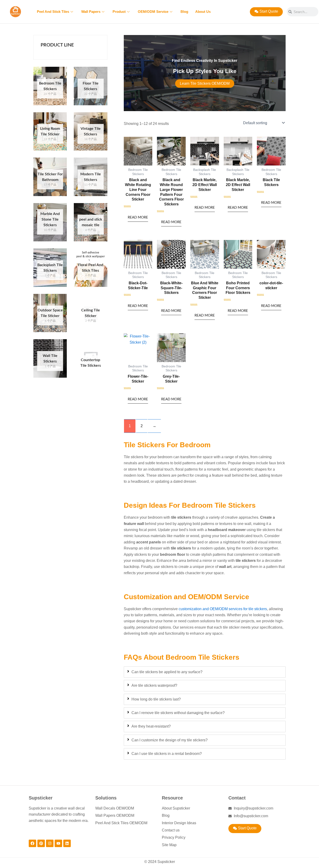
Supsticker (41, 797)
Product (119, 12)
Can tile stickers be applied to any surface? (166, 672)
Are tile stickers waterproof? (154, 685)
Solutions (106, 797)
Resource (172, 797)
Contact (237, 797)
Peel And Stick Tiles (53, 12)
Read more (138, 217)
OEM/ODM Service (153, 12)
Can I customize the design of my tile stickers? (169, 740)
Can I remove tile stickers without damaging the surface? (178, 713)
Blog (184, 12)
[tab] (204, 672)
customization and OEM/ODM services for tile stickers (223, 609)
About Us (203, 12)
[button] (244, 828)
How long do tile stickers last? (156, 699)
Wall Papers (90, 12)
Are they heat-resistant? (151, 726)
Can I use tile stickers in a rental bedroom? (166, 754)
